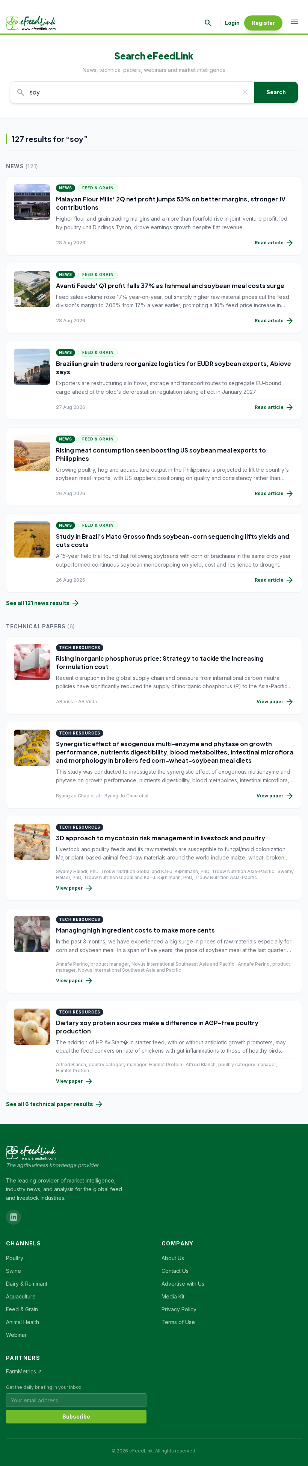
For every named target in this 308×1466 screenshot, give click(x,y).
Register (263, 23)
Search (276, 92)
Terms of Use (178, 1322)
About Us (173, 1258)
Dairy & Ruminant (26, 1283)
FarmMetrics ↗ (24, 1371)
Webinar (16, 1335)
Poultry (14, 1258)
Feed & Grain (98, 188)
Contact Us (175, 1271)
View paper (275, 701)
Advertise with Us (183, 1283)
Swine (13, 1271)
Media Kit (173, 1296)
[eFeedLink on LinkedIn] (13, 1217)
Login (232, 23)
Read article (274, 242)
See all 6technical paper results (55, 1104)
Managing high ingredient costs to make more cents (135, 930)
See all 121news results (43, 603)
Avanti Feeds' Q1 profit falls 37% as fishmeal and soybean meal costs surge (170, 286)
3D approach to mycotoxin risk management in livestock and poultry (160, 838)
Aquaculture (21, 1296)
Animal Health (22, 1322)
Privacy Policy (179, 1309)
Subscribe (76, 1416)
